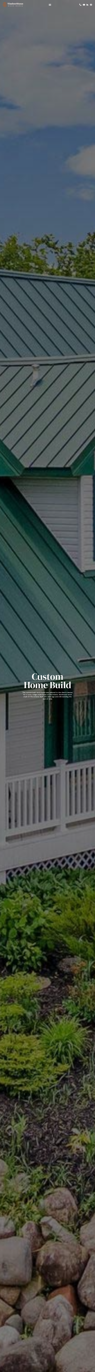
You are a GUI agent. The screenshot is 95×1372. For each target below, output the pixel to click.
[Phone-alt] (80, 5)
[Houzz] (87, 5)
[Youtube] (84, 5)
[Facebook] (91, 5)
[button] (50, 5)
